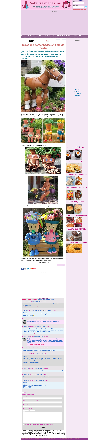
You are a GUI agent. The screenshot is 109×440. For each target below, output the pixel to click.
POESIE (75, 35)
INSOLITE (59, 35)
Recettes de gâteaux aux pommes (77, 242)
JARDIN (57, 37)
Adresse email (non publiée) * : (32, 400)
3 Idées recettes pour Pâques (77, 162)
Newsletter (25, 438)
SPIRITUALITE (83, 37)
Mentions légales (45, 438)
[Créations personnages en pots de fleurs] (43, 60)
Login (74, 1)
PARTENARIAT (77, 93)
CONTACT (77, 91)
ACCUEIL (77, 89)
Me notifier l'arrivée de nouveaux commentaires (39, 424)
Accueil (58, 39)
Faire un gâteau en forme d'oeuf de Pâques (77, 188)
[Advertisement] (54, 23)
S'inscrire (75, 9)
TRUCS (70, 35)
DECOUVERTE (28, 37)
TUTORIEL (40, 37)
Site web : (26, 404)
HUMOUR (64, 35)
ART (22, 35)
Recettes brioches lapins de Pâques (77, 174)
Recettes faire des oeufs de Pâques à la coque (77, 148)
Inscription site (34, 438)
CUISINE (53, 35)
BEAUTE (35, 35)
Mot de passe (75, 5)
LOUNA (76, 37)
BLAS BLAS (81, 35)
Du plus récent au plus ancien (30, 299)
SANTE (40, 35)
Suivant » (62, 265)
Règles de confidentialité (59, 438)
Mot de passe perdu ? (81, 9)
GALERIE (77, 95)
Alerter (44, 301)
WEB (31, 35)
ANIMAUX (62, 37)
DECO (44, 35)
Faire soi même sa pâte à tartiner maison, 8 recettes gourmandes (77, 229)
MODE (48, 35)
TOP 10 (35, 37)
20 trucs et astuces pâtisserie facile (77, 215)
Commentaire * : (28, 408)
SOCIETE (26, 35)
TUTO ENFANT (69, 37)
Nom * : (25, 396)
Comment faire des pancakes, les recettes (77, 202)
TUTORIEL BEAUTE (49, 37)
